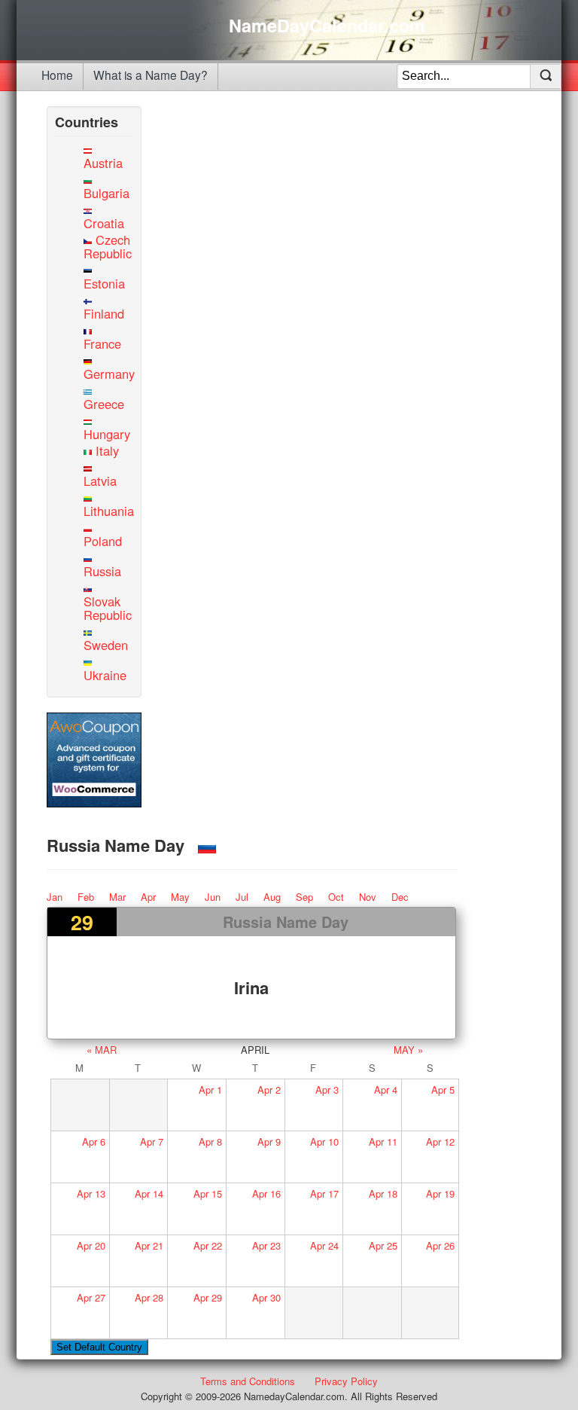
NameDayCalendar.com (327, 25)
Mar (117, 897)
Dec (400, 897)
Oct (336, 897)
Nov (367, 897)
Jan (54, 897)
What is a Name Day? (150, 74)
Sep (304, 897)
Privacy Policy (346, 1381)
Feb (86, 897)
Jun (213, 897)
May (180, 897)
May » (408, 1049)
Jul (242, 897)
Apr (148, 897)
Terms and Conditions (247, 1381)
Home (57, 74)
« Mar (102, 1049)
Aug (272, 897)
